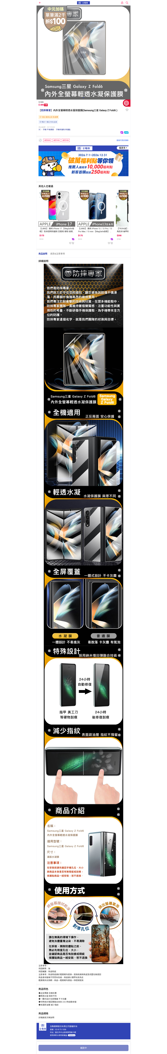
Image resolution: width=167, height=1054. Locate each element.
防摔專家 (46, 110)
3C (40, 130)
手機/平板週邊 (48, 130)
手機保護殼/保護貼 (63, 130)
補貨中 (83, 1048)
